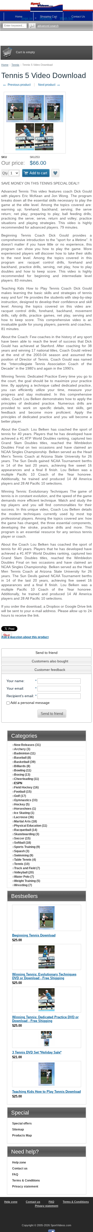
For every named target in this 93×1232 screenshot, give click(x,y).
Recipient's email (19, 696)
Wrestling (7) (23, 885)
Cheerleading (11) (26, 779)
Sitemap (18, 1129)
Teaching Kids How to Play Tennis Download (46, 1091)
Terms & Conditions (26, 1180)
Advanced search (48, 25)
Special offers (22, 1123)
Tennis (15, 64)
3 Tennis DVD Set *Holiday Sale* (37, 1052)
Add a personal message (30, 703)
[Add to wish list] (55, 173)
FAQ (15, 1174)
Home (4, 64)
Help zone (19, 1162)
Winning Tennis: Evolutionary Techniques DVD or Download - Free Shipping (44, 976)
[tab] (46, 652)
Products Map (22, 1135)
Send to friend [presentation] (46, 653)
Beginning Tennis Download (34, 935)
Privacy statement (25, 1186)
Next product (49, 85)
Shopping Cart (48, 16)
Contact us (20, 1168)
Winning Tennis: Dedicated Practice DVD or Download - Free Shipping (45, 1019)
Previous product (16, 85)
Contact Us (78, 16)
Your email (14, 688)
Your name (15, 681)
